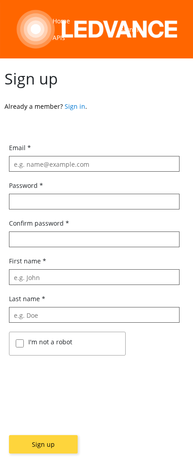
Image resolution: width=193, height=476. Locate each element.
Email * (20, 147)
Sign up (43, 444)
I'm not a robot (50, 342)
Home (61, 21)
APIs (59, 37)
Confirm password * (39, 223)
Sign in (130, 29)
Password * (26, 185)
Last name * (27, 298)
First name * (27, 261)
